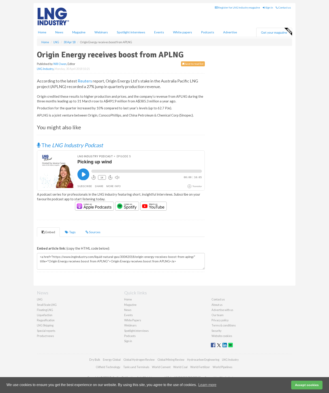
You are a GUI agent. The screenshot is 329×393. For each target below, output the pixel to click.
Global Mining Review (170, 359)
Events (159, 32)
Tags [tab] (72, 232)
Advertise (230, 32)
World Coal (180, 367)
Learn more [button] (207, 385)
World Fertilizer (200, 367)
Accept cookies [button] (307, 385)
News (127, 310)
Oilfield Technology (108, 367)
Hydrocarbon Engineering (203, 359)
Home (42, 32)
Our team (218, 315)
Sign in (269, 7)
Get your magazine (274, 32)
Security (217, 331)
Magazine (78, 32)
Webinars (101, 32)
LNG (40, 299)
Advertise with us (222, 310)
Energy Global (112, 359)
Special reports (46, 331)
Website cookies (222, 336)
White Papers (132, 320)
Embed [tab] (50, 232)
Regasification (46, 320)
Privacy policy (220, 320)
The (71, 145)
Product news (45, 336)
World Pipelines (222, 367)
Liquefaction (44, 315)
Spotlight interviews (131, 32)
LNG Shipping (45, 325)
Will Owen (59, 64)
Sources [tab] (94, 232)
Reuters (85, 80)
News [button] (59, 32)
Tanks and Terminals (136, 367)
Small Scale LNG (47, 305)
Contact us (284, 7)
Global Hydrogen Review (139, 359)
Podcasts (207, 32)
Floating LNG (45, 310)
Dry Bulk (94, 359)
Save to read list (193, 63)
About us (217, 305)
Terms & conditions (224, 325)
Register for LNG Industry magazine (239, 7)
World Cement (161, 367)
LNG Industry (45, 69)
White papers (182, 32)
